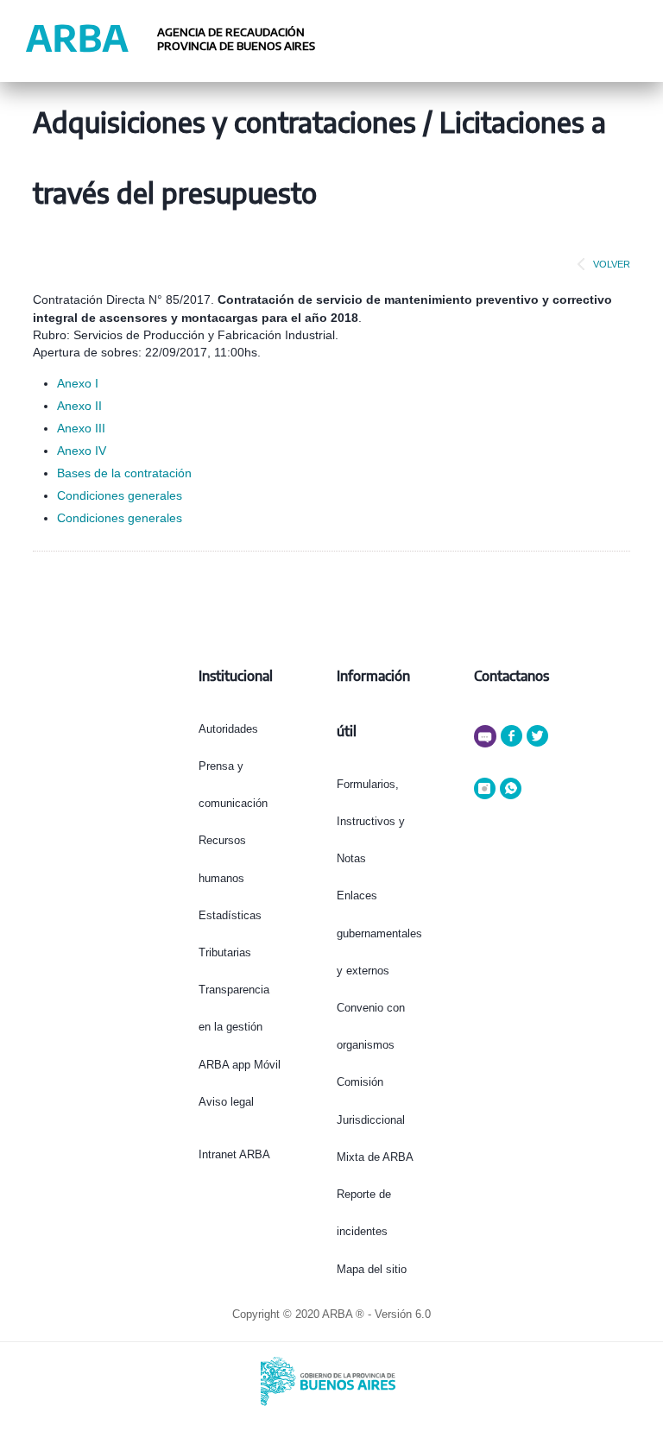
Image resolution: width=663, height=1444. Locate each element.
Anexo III (81, 428)
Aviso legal (226, 1101)
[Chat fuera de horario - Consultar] (487, 743)
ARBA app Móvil (240, 1064)
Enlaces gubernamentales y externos (379, 932)
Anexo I (77, 383)
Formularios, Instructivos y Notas (371, 821)
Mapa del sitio (372, 1269)
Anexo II (79, 406)
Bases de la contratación (124, 473)
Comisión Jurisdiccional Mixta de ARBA (375, 1119)
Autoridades (228, 728)
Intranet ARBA (234, 1154)
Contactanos (511, 675)
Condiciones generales (119, 495)
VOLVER (611, 264)
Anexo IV (81, 450)
